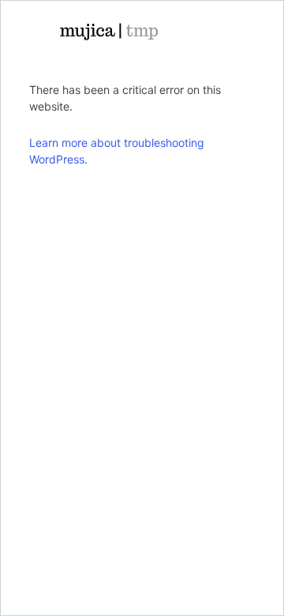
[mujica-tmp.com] (108, 31)
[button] (218, 31)
